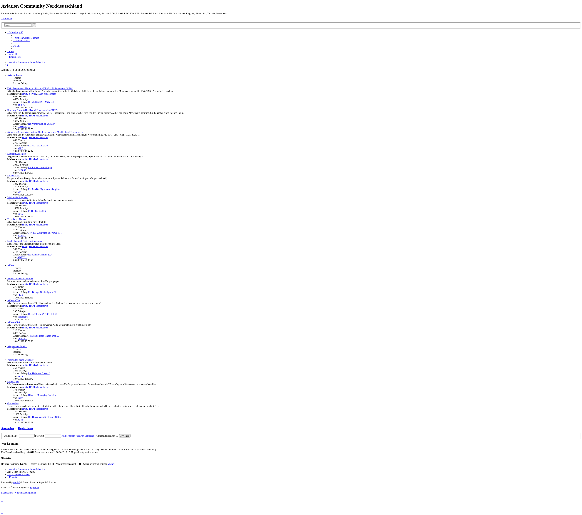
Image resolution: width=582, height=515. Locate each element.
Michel (110, 464)
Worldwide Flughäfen (17, 197)
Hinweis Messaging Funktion (42, 395)
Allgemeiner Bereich (17, 346)
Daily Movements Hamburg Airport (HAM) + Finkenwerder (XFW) (40, 88)
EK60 (20, 295)
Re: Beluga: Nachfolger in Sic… (43, 292)
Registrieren (25, 428)
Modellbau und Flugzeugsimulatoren (24, 241)
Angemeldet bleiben (106, 435)
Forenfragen (13, 381)
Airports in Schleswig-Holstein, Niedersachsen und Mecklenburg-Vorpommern (45, 132)
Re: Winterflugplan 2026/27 (41, 124)
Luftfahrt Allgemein (16, 153)
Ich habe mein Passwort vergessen (78, 435)
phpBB (16, 482)
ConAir (21, 338)
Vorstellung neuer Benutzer (20, 359)
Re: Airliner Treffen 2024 (40, 254)
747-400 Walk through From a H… (45, 233)
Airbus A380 (13, 322)
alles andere (12, 403)
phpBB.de (34, 487)
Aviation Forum (14, 75)
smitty (25, 94)
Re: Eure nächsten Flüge (40, 167)
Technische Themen (17, 219)
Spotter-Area (13, 175)
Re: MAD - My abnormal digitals (44, 189)
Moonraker (23, 316)
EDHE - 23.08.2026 (38, 145)
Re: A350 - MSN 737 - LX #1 (42, 314)
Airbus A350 (13, 300)
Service (32, 94)
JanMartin (22, 126)
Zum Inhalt (6, 18)
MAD (20, 148)
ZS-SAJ (21, 104)
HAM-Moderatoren (46, 94)
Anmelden (7, 428)
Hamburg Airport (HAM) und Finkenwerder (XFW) (32, 110)
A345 (20, 419)
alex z (20, 376)
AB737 (21, 257)
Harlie (20, 235)
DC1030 (22, 170)
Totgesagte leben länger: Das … (43, 336)
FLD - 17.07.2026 (37, 211)
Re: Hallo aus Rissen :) (39, 373)
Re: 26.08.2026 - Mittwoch (41, 102)
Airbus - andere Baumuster (20, 278)
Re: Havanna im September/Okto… (45, 417)
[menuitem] (26, 37)
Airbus (10, 265)
